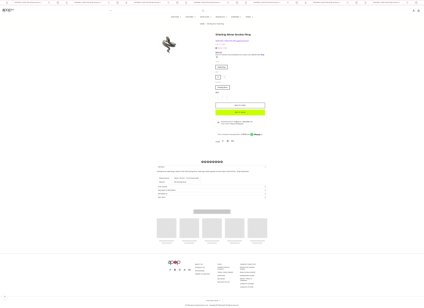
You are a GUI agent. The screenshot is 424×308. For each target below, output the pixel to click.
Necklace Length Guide (247, 268)
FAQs (220, 264)
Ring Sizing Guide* (248, 272)
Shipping (221, 275)
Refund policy (224, 282)
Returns (221, 279)
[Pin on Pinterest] (227, 141)
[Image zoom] (169, 45)
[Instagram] (180, 270)
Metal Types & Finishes (246, 279)
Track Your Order (225, 272)
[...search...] (203, 10)
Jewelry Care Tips (248, 264)
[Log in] (413, 10)
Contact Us (200, 267)
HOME (202, 24)
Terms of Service (202, 274)
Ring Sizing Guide (243, 171)
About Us (199, 264)
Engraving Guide (247, 275)
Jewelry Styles (246, 287)
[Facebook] (170, 270)
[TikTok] (185, 270)
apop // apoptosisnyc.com (199, 305)
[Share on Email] (232, 141)
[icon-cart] (418, 10)
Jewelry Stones (247, 283)
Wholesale (199, 271)
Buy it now (240, 112)
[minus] (218, 97)
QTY (217, 93)
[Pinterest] (175, 270)
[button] (240, 105)
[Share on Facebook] (222, 141)
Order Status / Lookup (224, 268)
